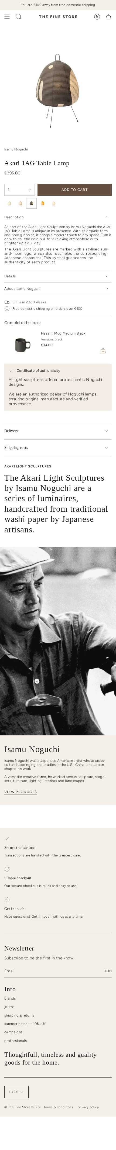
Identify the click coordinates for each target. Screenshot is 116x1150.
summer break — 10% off (25, 1024)
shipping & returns (19, 1015)
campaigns (13, 1032)
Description (13, 217)
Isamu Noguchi (16, 149)
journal (10, 1007)
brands (10, 998)
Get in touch (42, 916)
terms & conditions (58, 1107)
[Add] (103, 350)
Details (10, 276)
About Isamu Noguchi (22, 289)
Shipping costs (16, 448)
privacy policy (88, 1107)
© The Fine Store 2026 (22, 1107)
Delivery (11, 431)
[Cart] (108, 17)
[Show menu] (7, 17)
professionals (15, 1041)
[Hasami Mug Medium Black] (20, 343)
